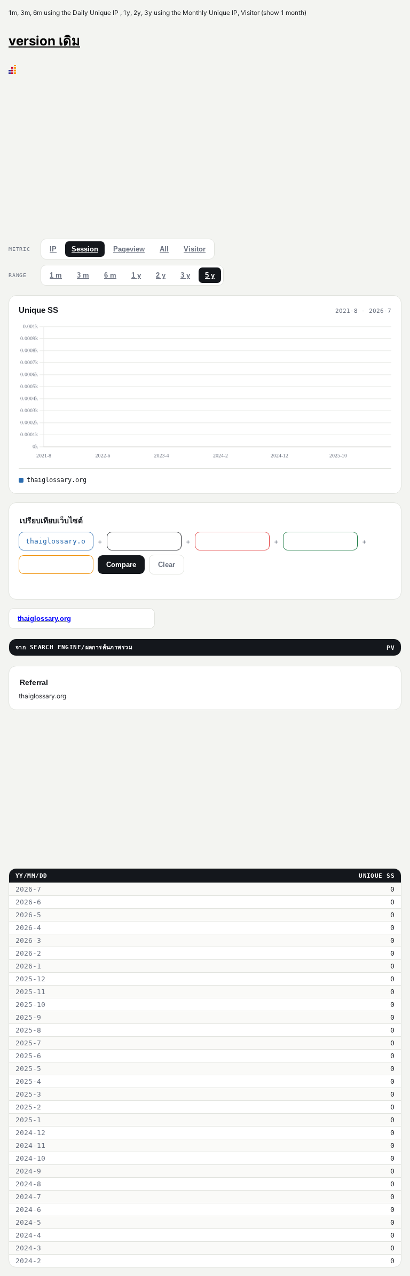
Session (85, 249)
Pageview (129, 249)
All (164, 249)
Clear (166, 565)
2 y (160, 275)
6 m (110, 275)
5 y (210, 275)
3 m (83, 275)
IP (53, 249)
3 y (185, 275)
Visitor (195, 249)
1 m (56, 275)
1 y (136, 275)
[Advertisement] (205, 154)
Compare (121, 565)
